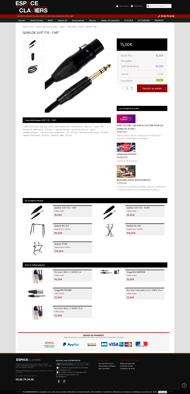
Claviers (21, 20)
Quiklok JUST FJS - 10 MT (138, 207)
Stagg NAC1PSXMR (62, 290)
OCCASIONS (144, 20)
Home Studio (36, 20)
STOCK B (128, 20)
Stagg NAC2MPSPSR (136, 272)
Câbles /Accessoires (110, 20)
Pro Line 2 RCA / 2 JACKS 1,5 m (68, 308)
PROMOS (159, 20)
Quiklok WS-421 (61, 225)
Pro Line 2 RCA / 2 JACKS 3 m (67, 272)
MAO (50, 20)
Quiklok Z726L (60, 243)
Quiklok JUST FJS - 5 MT (65, 207)
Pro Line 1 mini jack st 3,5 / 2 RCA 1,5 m (144, 290)
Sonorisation (78, 20)
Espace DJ (62, 20)
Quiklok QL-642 (134, 225)
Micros (92, 20)
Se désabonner (61, 376)
